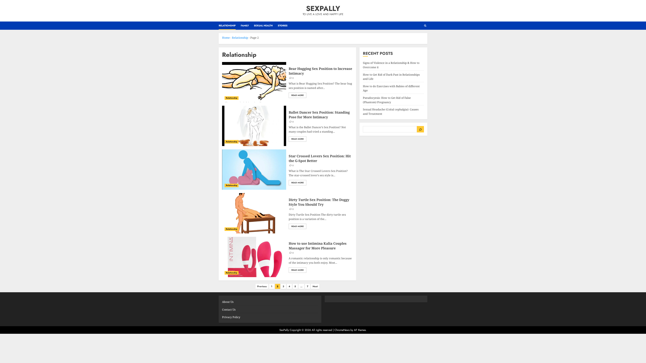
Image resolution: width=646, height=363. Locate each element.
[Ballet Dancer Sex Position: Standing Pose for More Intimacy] (254, 126)
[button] (425, 25)
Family (245, 25)
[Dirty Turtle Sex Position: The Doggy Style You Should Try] (254, 213)
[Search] (420, 129)
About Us (228, 302)
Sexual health (263, 25)
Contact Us (229, 309)
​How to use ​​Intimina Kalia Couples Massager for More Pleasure (318, 245)
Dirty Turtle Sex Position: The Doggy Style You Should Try (319, 202)
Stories (283, 25)
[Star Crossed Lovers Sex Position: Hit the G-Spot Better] (254, 169)
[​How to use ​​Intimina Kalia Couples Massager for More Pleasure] (254, 257)
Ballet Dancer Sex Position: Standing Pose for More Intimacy (319, 114)
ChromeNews (342, 330)
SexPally (323, 8)
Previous (262, 286)
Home (226, 37)
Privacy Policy (231, 317)
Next (315, 286)
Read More (297, 95)
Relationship (227, 25)
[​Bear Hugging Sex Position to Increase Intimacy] (254, 82)
